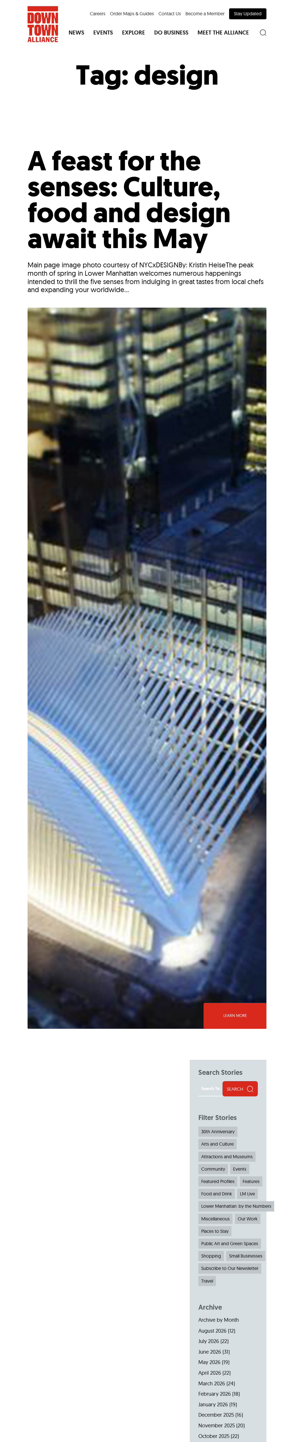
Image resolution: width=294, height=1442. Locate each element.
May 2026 (209, 1362)
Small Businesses (245, 1256)
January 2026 (213, 1404)
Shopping (211, 1256)
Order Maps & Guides (132, 13)
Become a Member (205, 13)
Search (235, 1089)
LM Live (247, 1194)
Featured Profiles (218, 1181)
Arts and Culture (217, 1144)
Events (239, 1169)
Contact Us (169, 13)
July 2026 (208, 1341)
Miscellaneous (215, 1219)
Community (213, 1169)
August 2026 (212, 1330)
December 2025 (216, 1414)
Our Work (248, 1219)
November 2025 (216, 1425)
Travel (207, 1281)
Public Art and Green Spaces (229, 1243)
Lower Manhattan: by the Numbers (236, 1206)
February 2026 (214, 1393)
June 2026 (209, 1351)
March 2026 (211, 1383)
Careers (97, 13)
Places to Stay (215, 1231)
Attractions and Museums (227, 1156)
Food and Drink (216, 1194)
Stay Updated (248, 13)
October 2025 (213, 1436)
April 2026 (209, 1372)
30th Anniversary (218, 1131)
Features (251, 1181)
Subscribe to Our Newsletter (229, 1268)
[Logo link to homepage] (43, 24)
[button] (76, 32)
